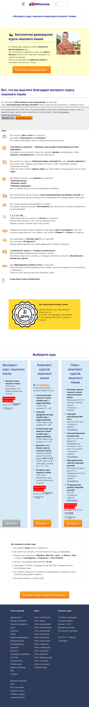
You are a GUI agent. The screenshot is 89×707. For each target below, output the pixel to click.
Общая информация (19, 637)
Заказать (14, 631)
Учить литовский (41, 634)
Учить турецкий (41, 651)
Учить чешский (41, 661)
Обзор (13, 634)
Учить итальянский (42, 627)
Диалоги (14, 651)
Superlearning (16, 661)
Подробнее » (72, 429)
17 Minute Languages (67, 617)
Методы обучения (18, 621)
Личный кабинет (65, 621)
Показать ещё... (41, 667)
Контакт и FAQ (64, 624)
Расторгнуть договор (67, 631)
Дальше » (11, 523)
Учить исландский (42, 624)
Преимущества (17, 641)
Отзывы (13, 674)
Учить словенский (42, 647)
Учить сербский (41, 644)
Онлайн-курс (16, 664)
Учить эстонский (41, 664)
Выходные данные (66, 627)
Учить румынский (42, 641)
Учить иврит (39, 621)
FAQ (12, 671)
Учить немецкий (41, 637)
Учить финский (41, 654)
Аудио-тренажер (17, 667)
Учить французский (43, 657)
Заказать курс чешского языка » (44, 595)
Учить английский (42, 617)
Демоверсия (16, 617)
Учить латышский (42, 631)
